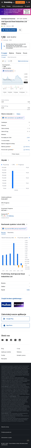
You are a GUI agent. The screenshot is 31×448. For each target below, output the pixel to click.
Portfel (3, 355)
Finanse (18, 53)
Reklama (19, 352)
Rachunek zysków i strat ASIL (13, 224)
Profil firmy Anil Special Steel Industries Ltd (13, 275)
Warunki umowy (5, 427)
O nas (18, 348)
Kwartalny (10, 232)
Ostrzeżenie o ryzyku (6, 437)
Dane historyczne (12, 57)
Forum (25, 53)
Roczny (3, 232)
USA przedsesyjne (17, 6)
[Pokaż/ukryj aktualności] (11, 61)
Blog (2, 348)
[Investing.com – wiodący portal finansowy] (9, 2)
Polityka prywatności (6, 432)
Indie (28, 290)
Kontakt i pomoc (21, 355)
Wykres (11, 53)
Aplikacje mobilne (6, 352)
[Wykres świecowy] (3, 61)
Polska (9, 6)
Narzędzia (4, 358)
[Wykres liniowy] (5, 61)
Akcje (3, 6)
